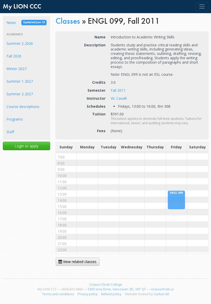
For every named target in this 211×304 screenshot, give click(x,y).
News (25, 22)
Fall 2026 (13, 56)
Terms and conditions (58, 294)
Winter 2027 (16, 68)
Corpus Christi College (105, 284)
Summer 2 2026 (19, 43)
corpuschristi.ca (162, 289)
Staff (10, 131)
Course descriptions (22, 106)
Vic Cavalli (119, 98)
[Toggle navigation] (202, 6)
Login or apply (26, 145)
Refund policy (111, 294)
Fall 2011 (118, 90)
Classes (68, 21)
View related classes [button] (79, 261)
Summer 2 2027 (19, 93)
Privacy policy (88, 294)
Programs (14, 119)
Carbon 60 (161, 294)
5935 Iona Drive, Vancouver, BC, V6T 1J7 (117, 289)
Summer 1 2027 (19, 81)
